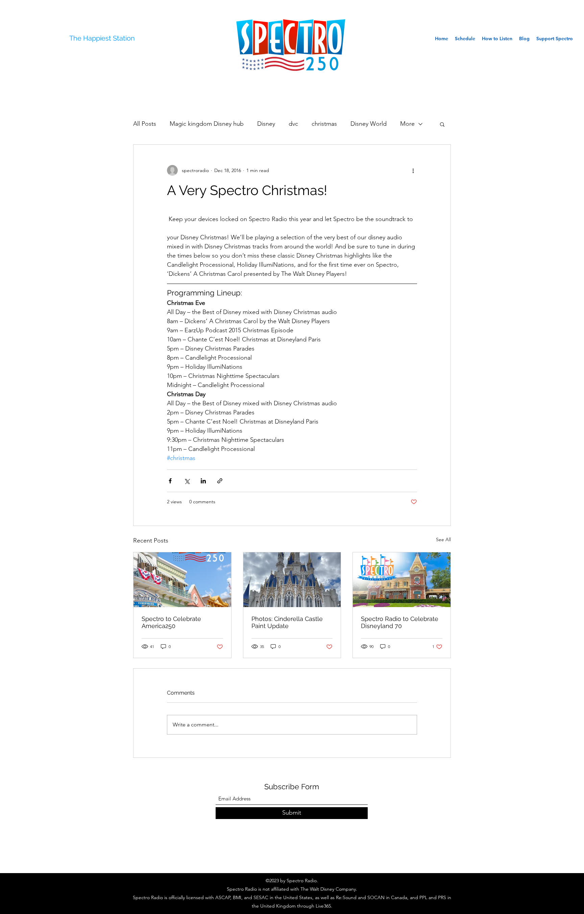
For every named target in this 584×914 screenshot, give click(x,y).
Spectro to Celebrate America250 (171, 622)
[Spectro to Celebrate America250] (182, 579)
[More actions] (413, 170)
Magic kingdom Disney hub (207, 123)
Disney (266, 123)
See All (443, 539)
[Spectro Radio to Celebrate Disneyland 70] (402, 579)
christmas (324, 123)
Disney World (368, 123)
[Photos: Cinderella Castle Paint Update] (292, 579)
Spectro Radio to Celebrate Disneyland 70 (399, 622)
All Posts (144, 123)
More (407, 123)
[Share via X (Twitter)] (187, 481)
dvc (293, 123)
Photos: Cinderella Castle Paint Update (287, 622)
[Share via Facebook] (170, 481)
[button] (442, 124)
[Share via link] (220, 481)
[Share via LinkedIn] (203, 481)
